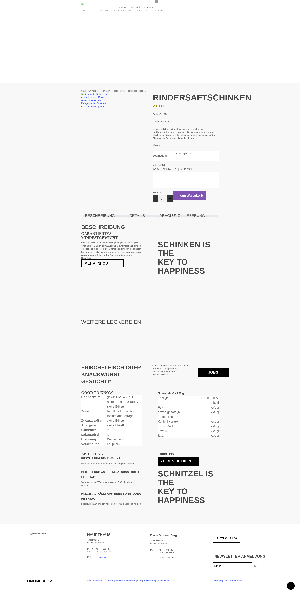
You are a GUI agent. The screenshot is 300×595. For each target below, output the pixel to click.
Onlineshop (93, 91)
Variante (160, 156)
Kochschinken (119, 91)
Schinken (105, 91)
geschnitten (190, 153)
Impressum (149, 580)
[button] (156, 1)
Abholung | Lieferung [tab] (182, 215)
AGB (139, 580)
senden (102, 557)
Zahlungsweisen (95, 580)
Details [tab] (137, 215)
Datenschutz (163, 580)
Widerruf (109, 580)
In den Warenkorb (190, 195)
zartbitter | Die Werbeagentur (227, 580)
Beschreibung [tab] (100, 215)
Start (83, 91)
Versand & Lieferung (125, 580)
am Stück (179, 153)
